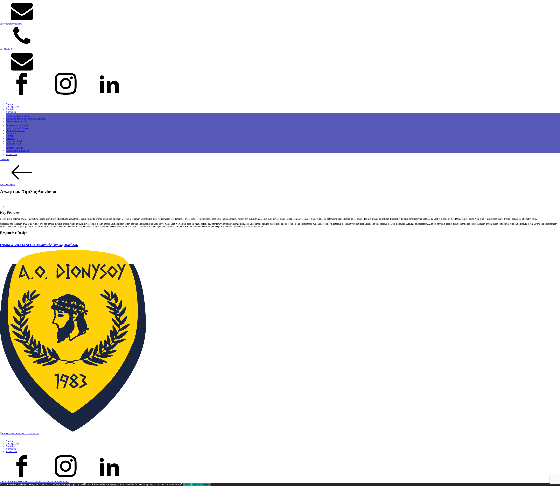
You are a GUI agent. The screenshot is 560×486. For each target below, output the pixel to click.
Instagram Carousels (15, 130)
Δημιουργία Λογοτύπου (17, 125)
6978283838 (6, 49)
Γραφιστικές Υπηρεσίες (17, 121)
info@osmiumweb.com (11, 23)
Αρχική (9, 104)
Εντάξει (187, 484)
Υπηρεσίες (11, 112)
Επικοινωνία (11, 154)
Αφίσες (9, 136)
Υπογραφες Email (14, 141)
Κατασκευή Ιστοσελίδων (17, 116)
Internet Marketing (14, 148)
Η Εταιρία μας (12, 106)
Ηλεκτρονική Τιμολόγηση (18, 150)
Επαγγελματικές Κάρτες (17, 128)
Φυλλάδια (10, 138)
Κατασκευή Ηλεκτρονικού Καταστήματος (25, 118)
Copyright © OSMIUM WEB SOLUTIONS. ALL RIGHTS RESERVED (34, 481)
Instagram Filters (13, 143)
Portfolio (10, 109)
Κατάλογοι (11, 133)
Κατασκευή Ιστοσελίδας (11, 199)
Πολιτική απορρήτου (200, 484)
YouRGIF (4, 159)
